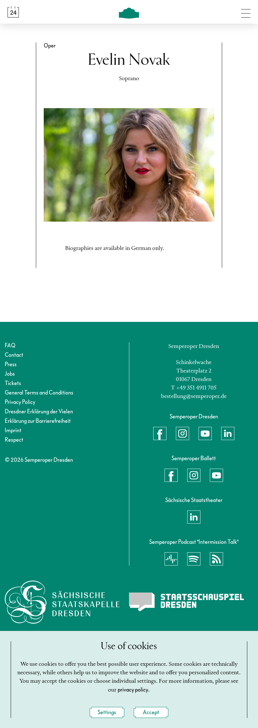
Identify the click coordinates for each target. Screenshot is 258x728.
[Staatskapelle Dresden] (62, 602)
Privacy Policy (20, 402)
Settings (107, 712)
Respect (14, 440)
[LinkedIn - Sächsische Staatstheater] (193, 517)
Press (11, 364)
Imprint (13, 430)
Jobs (10, 374)
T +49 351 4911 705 (193, 388)
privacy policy (133, 690)
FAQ (10, 346)
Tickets (13, 383)
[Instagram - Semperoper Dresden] (182, 433)
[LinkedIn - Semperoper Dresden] (227, 433)
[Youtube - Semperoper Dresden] (205, 433)
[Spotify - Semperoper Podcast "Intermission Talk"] (193, 558)
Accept (151, 712)
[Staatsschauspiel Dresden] (186, 602)
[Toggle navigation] (245, 12)
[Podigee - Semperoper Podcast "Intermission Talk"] (171, 558)
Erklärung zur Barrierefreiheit (38, 421)
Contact (14, 355)
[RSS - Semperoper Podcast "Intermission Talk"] (216, 558)
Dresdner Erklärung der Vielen (39, 412)
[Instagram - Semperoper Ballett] (193, 475)
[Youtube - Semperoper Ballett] (216, 475)
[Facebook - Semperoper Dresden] (159, 433)
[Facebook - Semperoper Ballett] (171, 475)
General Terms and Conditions (39, 393)
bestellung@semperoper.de (194, 396)
